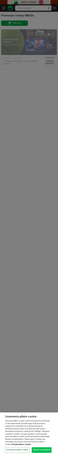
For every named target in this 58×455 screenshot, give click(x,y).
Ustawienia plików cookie (17, 450)
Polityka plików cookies (21, 444)
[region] (29, 433)
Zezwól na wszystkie (41, 450)
